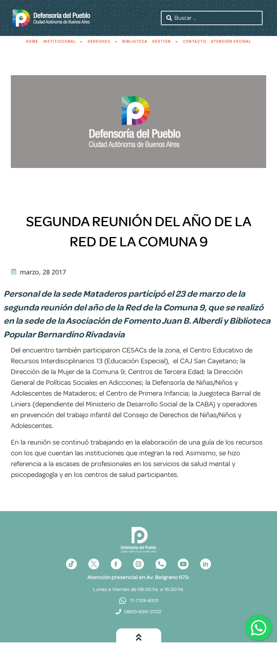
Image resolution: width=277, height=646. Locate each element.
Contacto (194, 42)
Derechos (99, 42)
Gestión (161, 42)
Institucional (59, 42)
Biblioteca (135, 42)
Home (32, 42)
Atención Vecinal (231, 42)
